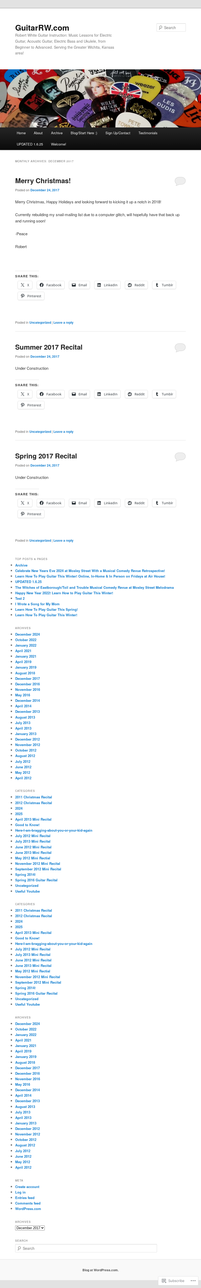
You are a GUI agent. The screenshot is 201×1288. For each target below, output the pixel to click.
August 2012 (25, 755)
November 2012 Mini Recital (37, 863)
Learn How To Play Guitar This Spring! (46, 609)
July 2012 (22, 761)
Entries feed (25, 1197)
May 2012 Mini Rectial (32, 857)
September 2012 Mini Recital (38, 868)
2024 (19, 808)
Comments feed (28, 1203)
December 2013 (27, 711)
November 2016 (27, 689)
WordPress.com (28, 1208)
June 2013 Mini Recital (33, 852)
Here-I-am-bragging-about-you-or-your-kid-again (53, 830)
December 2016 (27, 683)
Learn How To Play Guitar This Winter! (46, 614)
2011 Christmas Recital (33, 796)
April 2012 (23, 777)
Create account (27, 1186)
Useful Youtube (27, 891)
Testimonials (148, 132)
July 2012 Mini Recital (33, 835)
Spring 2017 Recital (46, 456)
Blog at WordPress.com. (100, 1270)
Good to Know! (27, 824)
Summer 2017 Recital (48, 347)
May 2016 (22, 694)
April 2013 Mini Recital (33, 819)
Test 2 (20, 598)
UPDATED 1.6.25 (30, 144)
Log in (20, 1192)
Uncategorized (40, 322)
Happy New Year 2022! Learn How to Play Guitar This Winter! (64, 592)
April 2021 (23, 650)
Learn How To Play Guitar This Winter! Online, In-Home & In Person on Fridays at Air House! (90, 576)
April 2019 (23, 661)
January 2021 (25, 656)
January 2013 (25, 733)
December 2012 (27, 739)
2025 (19, 813)
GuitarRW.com (42, 27)
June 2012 (23, 766)
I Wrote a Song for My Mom (37, 603)
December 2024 (27, 634)
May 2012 (22, 772)
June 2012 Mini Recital (33, 846)
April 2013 (23, 728)
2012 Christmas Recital (33, 802)
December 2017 (27, 678)
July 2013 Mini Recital (33, 841)
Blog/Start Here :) (84, 132)
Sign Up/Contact (117, 132)
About (38, 132)
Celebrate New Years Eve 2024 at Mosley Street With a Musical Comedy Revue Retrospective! (90, 570)
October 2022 (25, 639)
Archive (57, 132)
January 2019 (25, 667)
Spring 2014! (25, 874)
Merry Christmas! (43, 180)
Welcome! (58, 144)
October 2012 (25, 750)
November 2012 (27, 744)
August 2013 (25, 717)
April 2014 (23, 705)
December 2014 (27, 700)
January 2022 (25, 645)
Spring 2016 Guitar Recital (36, 879)
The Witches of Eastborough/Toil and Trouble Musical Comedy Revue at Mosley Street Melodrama (94, 587)
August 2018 (25, 672)
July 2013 (22, 722)
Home (21, 132)
